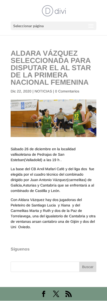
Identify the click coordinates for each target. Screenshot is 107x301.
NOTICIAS (43, 91)
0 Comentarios (67, 91)
